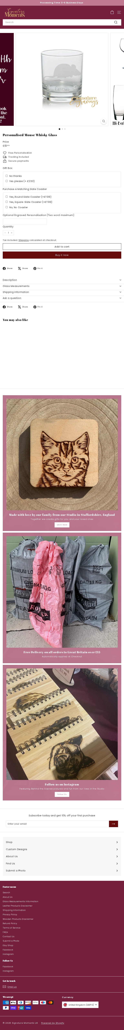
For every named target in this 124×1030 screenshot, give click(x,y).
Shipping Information (14, 910)
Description (10, 280)
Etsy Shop (8, 945)
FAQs (5, 932)
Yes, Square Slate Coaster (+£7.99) (30, 202)
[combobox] (62, 22)
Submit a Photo (11, 940)
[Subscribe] (113, 824)
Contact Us (9, 936)
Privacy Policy (10, 914)
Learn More (62, 524)
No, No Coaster (18, 207)
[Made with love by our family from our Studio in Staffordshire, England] (62, 454)
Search (6, 892)
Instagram (8, 954)
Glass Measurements (16, 286)
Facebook (8, 949)
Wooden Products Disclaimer (18, 919)
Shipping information (16, 292)
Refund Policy (10, 923)
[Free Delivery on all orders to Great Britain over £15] (62, 592)
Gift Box (7, 168)
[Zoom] (104, 121)
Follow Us (62, 794)
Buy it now (62, 255)
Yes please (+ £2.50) (22, 181)
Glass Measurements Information (20, 901)
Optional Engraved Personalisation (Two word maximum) (38, 215)
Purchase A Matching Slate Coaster (25, 189)
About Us (7, 897)
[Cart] (112, 12)
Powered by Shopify (52, 1023)
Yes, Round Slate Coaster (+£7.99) (30, 196)
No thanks (15, 176)
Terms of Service (11, 927)
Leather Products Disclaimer (17, 905)
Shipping (24, 240)
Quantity (8, 226)
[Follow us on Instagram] (62, 724)
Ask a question (12, 298)
